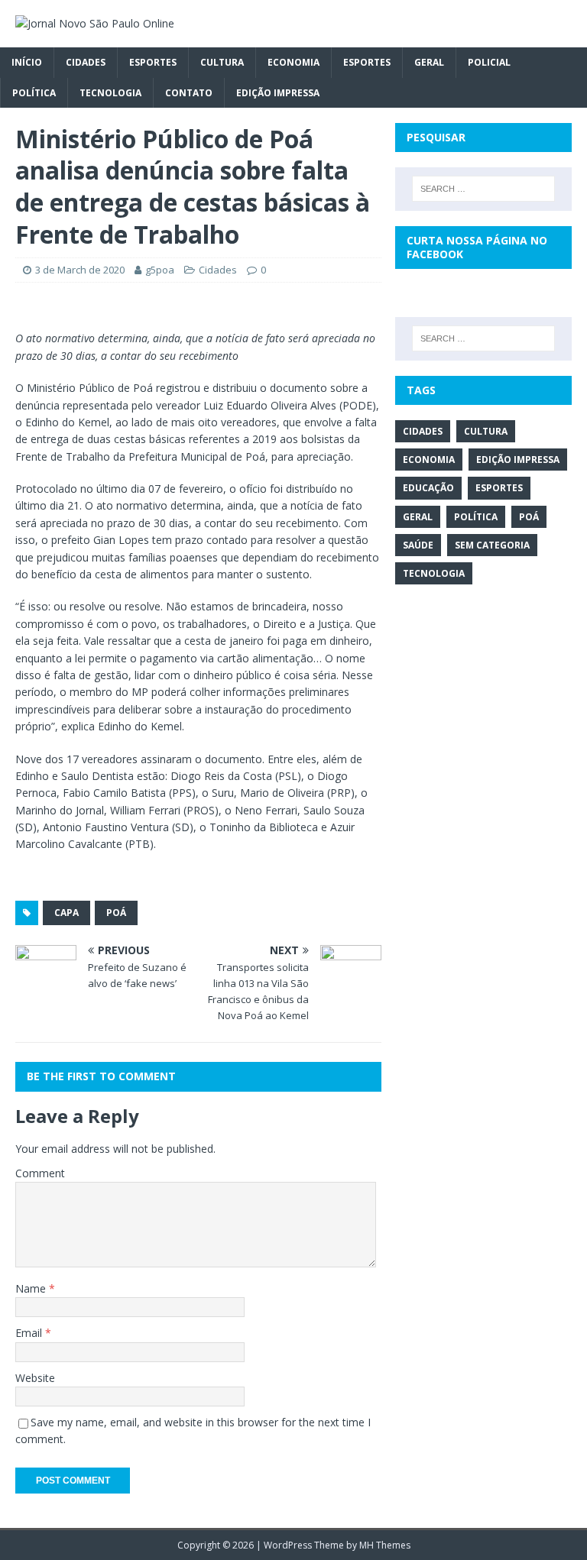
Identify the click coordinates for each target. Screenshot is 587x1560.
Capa (66, 912)
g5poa (159, 270)
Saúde (418, 545)
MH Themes (384, 1545)
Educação (428, 487)
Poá (116, 912)
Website (35, 1378)
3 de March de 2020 (80, 270)
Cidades (85, 62)
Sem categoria (492, 545)
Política (34, 92)
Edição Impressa (277, 92)
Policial (489, 62)
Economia (293, 62)
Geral (429, 62)
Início (26, 62)
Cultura (222, 62)
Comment (40, 1173)
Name (32, 1288)
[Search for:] (483, 189)
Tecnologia (110, 92)
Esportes (153, 62)
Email (30, 1332)
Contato (188, 92)
